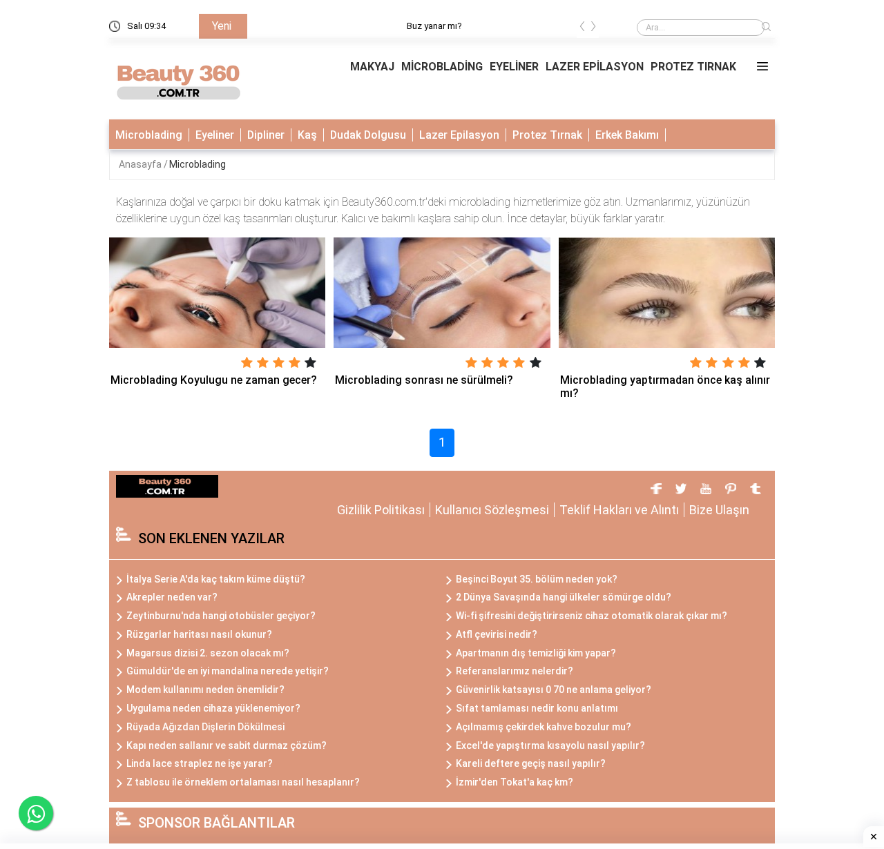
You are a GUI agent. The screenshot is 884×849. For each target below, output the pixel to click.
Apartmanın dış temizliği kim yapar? (536, 652)
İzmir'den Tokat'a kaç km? (514, 782)
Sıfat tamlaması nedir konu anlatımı (537, 708)
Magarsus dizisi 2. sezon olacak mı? (207, 652)
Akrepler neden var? (172, 597)
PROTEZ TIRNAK (693, 66)
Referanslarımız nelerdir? (514, 670)
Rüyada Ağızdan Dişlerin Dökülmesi (205, 726)
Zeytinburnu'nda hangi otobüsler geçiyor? (221, 615)
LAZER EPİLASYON (595, 66)
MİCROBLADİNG (442, 66)
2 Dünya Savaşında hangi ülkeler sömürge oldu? (563, 597)
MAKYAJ (372, 66)
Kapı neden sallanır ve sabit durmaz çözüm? (226, 745)
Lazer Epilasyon (459, 135)
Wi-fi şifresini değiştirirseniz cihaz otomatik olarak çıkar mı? (591, 615)
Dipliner (266, 135)
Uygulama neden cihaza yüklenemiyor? (213, 708)
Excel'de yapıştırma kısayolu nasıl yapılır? (550, 745)
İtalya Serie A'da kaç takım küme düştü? (215, 579)
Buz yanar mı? (285, 26)
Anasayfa (141, 164)
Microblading (148, 135)
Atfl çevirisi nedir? (496, 634)
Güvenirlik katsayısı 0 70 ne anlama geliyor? (553, 689)
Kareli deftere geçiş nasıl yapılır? (531, 763)
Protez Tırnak (547, 135)
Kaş (307, 135)
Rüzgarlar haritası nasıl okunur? (199, 634)
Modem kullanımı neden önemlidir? (205, 689)
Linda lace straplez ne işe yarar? (199, 763)
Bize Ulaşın (719, 509)
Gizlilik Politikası (381, 509)
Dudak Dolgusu (368, 135)
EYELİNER (514, 66)
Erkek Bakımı (627, 135)
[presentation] (582, 28)
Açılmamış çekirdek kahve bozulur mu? (543, 726)
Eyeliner (214, 135)
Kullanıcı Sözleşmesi (492, 509)
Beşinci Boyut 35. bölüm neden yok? (536, 579)
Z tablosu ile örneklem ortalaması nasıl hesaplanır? (243, 782)
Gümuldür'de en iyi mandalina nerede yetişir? (227, 670)
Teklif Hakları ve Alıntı (619, 509)
